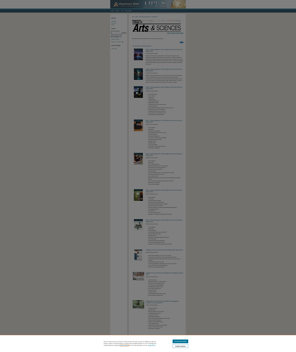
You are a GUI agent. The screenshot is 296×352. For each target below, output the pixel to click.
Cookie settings (124, 345)
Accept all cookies (180, 341)
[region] (148, 343)
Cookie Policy (152, 345)
